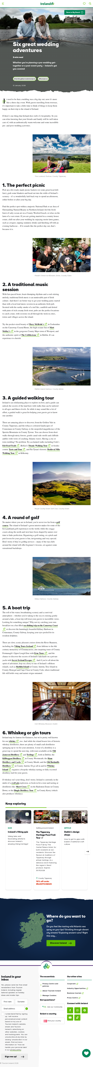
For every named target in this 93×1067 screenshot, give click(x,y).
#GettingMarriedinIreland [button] (24, 79)
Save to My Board (73, 12)
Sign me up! (11, 1057)
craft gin (15, 782)
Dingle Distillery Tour (23, 790)
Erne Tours (39, 653)
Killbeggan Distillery (11, 758)
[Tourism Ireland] (47, 3)
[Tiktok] (77, 1018)
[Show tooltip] (26, 1008)
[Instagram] (77, 1010)
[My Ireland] (84, 3)
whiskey (12, 741)
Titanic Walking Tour (37, 445)
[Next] (87, 851)
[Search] (90, 3)
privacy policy (15, 1050)
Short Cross (21, 786)
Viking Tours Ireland (23, 646)
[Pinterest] (85, 1010)
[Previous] (5, 851)
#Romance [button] (43, 79)
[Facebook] (70, 1010)
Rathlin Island (22, 666)
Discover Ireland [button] (58, 943)
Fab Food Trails (9, 445)
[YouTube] (70, 1018)
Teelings (30, 754)
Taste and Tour (15, 449)
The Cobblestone (28, 334)
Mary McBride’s (36, 324)
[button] (27, 813)
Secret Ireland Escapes (22, 660)
